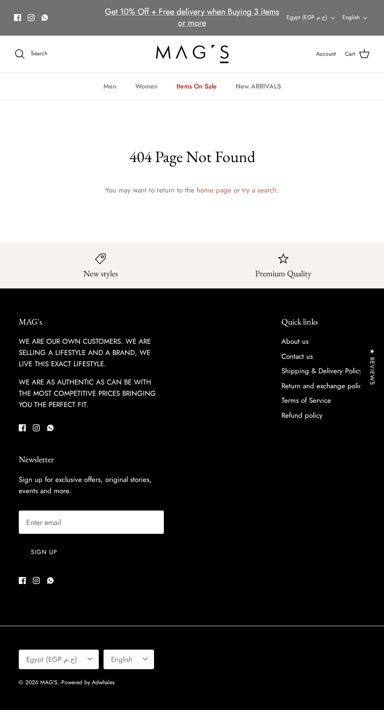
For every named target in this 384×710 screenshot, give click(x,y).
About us (295, 341)
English (351, 17)
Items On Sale (197, 86)
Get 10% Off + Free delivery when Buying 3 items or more (192, 17)
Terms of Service (306, 400)
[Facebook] (17, 17)
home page (214, 190)
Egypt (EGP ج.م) (307, 17)
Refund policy (302, 415)
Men (110, 86)
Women (146, 86)
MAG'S (49, 682)
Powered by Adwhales (88, 682)
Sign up (44, 551)
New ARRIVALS (258, 86)
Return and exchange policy (323, 386)
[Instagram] (31, 17)
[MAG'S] (192, 54)
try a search (259, 190)
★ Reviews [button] (372, 367)
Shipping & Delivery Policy (321, 371)
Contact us (297, 356)
